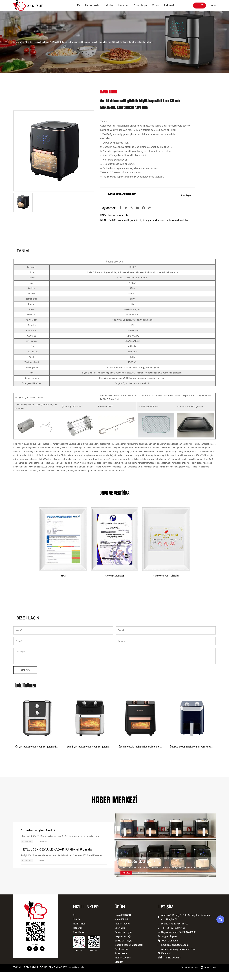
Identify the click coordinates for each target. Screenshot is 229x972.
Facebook (166, 953)
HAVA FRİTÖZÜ (123, 915)
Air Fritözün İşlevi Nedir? (38, 830)
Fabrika (95, 10)
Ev (78, 5)
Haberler (123, 5)
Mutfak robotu (122, 923)
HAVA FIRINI (114, 10)
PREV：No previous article (114, 215)
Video (155, 5)
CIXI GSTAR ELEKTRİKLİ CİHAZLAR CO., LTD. (46, 967)
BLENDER (120, 927)
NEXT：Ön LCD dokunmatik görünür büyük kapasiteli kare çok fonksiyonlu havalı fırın (144, 220)
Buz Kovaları (121, 949)
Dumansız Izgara (123, 932)
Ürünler (108, 5)
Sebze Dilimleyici (123, 940)
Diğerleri (119, 961)
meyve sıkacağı (123, 936)
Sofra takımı (121, 953)
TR (212, 5)
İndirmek (169, 5)
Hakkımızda (92, 5)
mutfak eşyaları (123, 957)
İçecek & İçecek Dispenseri (129, 944)
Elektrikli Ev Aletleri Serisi (37, 42)
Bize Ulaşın (140, 5)
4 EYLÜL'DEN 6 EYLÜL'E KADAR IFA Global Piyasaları (57, 849)
